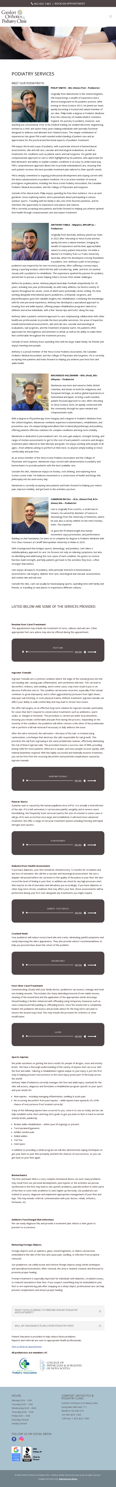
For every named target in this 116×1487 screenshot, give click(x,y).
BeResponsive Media (68, 1479)
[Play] (23, 651)
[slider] (91, 651)
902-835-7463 (42, 3)
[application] (58, 651)
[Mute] (85, 652)
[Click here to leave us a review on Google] (16, 1460)
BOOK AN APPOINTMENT (70, 3)
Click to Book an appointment (27, 1346)
